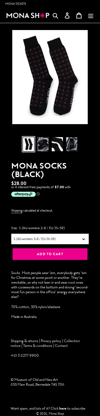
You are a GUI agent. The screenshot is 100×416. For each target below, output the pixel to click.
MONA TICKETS (15, 4)
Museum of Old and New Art (36, 379)
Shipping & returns (24, 340)
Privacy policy (51, 340)
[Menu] (91, 15)
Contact (61, 345)
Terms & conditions (37, 345)
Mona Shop (56, 413)
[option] (28, 144)
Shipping (16, 210)
